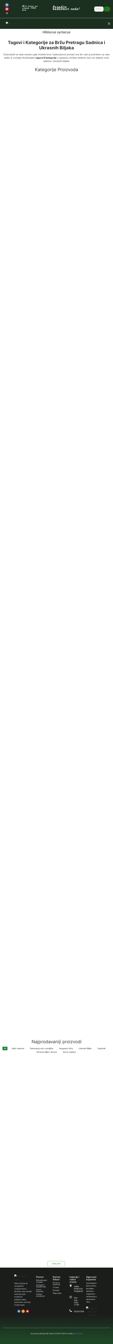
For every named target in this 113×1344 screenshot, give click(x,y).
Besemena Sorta (56, 165)
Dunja (57, 346)
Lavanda (56, 548)
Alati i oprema (56, 77)
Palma (52, 729)
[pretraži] (106, 9)
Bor (55, 181)
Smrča (56, 800)
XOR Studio (77, 1334)
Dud (50, 333)
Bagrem (56, 136)
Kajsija (56, 490)
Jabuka (50, 410)
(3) (55, 184)
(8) (50, 413)
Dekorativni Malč (56, 317)
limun (50, 596)
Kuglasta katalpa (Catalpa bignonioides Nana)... (24, 1245)
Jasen (55, 436)
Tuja (49, 923)
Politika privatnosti (40, 1295)
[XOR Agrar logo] (15, 23)
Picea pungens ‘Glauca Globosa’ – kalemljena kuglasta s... (29, 1201)
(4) (56, 381)
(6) (56, 365)
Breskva (56, 210)
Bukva (56, 242)
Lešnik (52, 580)
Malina (56, 642)
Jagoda (53, 423)
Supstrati (56, 875)
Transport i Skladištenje (41, 1286)
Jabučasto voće (56, 394)
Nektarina (56, 700)
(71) (54, 940)
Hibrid (56, 378)
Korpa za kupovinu (56, 1284)
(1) (56, 81)
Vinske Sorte (56, 962)
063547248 (79, 1312)
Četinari (53, 258)
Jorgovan (56, 474)
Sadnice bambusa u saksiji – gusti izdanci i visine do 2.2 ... (29, 1223)
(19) (54, 953)
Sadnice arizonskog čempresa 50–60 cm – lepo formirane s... (30, 1179)
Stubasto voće (51, 846)
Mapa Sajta (57, 1293)
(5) (56, 746)
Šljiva (56, 784)
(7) (50, 275)
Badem (54, 123)
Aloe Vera (56, 93)
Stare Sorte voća (56, 814)
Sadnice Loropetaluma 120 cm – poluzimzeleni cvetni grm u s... (31, 1113)
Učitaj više (56, 1263)
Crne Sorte (50, 271)
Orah (54, 716)
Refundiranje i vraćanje (41, 1281)
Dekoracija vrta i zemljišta (56, 301)
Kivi (52, 506)
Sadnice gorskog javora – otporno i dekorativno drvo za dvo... (31, 1069)
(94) (57, 998)
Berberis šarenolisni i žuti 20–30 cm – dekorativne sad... (28, 1135)
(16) (53, 262)
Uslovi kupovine (40, 1290)
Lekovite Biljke (56, 564)
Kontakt (56, 1290)
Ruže (54, 771)
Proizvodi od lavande (56, 742)
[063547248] (70, 1310)
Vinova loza (54, 949)
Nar (51, 687)
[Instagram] (7, 13)
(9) (56, 155)
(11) (56, 613)
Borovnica (56, 194)
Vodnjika (56, 1010)
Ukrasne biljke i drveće (54, 936)
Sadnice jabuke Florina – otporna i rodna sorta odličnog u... (29, 1091)
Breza (57, 226)
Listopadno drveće (56, 609)
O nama (56, 1287)
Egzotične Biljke (56, 362)
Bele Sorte (56, 152)
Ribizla (56, 758)
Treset (56, 891)
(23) (57, 397)
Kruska (53, 519)
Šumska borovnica (57, 859)
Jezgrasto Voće (12, 465)
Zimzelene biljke (52, 1026)
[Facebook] (7, 5)
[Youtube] (7, 9)
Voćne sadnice (56, 994)
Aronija (56, 107)
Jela (57, 449)
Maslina (56, 658)
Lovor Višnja (56, 626)
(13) (53, 522)
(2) (53, 126)
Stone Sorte (56, 830)
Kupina (56, 532)
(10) (56, 833)
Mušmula (55, 674)
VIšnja (56, 978)
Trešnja (56, 907)
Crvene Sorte (56, 285)
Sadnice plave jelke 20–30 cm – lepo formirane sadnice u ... (29, 1157)
